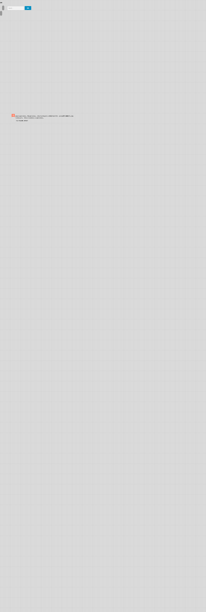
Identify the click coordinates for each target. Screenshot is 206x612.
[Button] (3, 8)
